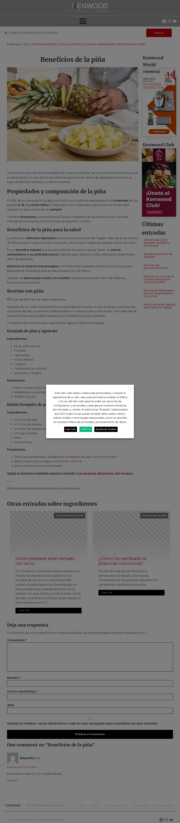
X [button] (130, 388)
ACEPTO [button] (86, 429)
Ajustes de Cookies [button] (106, 429)
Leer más (71, 429)
